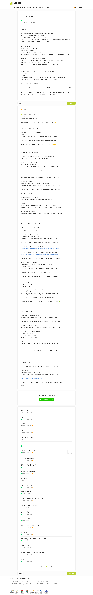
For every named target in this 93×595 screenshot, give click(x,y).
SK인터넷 (29, 7)
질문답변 (35, 7)
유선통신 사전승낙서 (54, 583)
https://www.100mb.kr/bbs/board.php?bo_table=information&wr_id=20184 (40, 248)
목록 (20, 103)
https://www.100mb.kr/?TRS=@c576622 (32, 378)
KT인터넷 (16, 7)
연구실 (29, 578)
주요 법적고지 (46, 583)
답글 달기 (23, 385)
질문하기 (72, 103)
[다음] (54, 566)
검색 (21, 573)
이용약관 (16, 578)
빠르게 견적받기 (79, 7)
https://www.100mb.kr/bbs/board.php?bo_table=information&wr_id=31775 (39, 254)
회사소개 (47, 7)
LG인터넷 (22, 7)
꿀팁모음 (41, 7)
